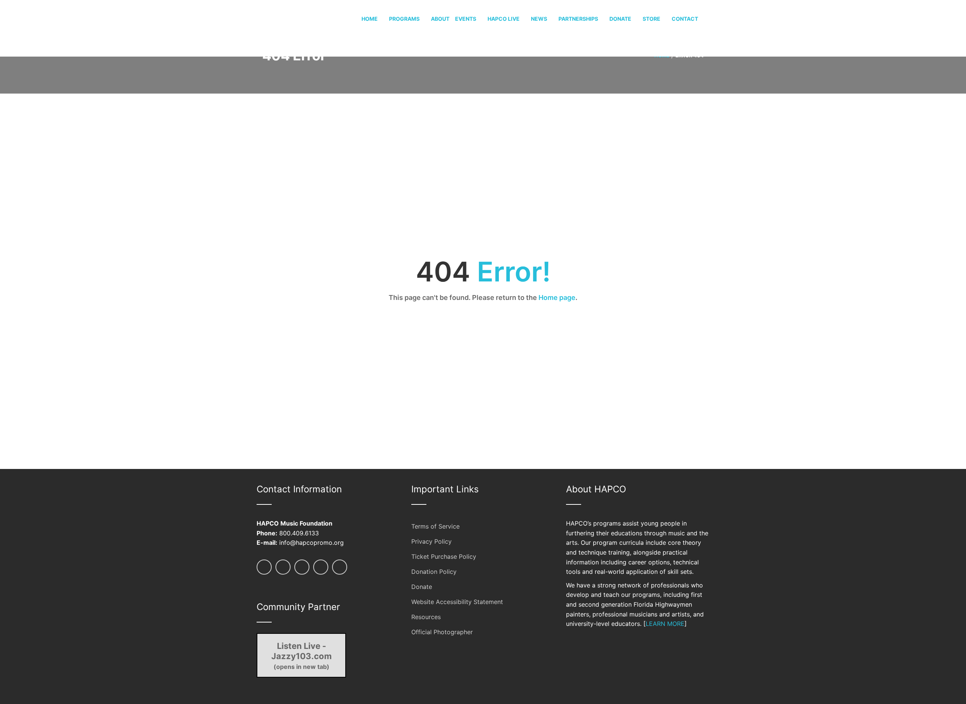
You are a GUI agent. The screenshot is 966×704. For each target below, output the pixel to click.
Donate (421, 586)
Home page (556, 297)
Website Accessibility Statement (457, 602)
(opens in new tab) (301, 655)
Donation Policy (434, 571)
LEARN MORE (665, 623)
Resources (426, 617)
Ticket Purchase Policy (443, 556)
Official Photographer (442, 632)
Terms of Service (435, 526)
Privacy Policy (431, 541)
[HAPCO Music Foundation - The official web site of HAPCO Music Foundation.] (285, 28)
